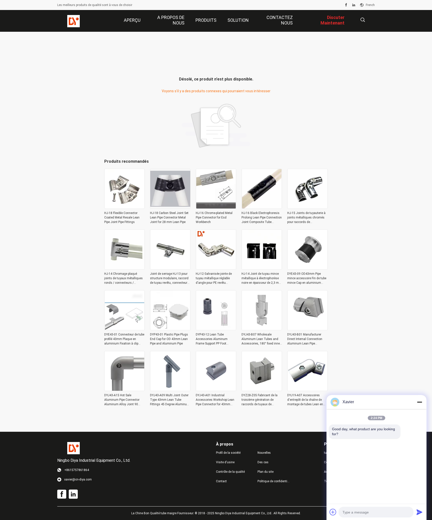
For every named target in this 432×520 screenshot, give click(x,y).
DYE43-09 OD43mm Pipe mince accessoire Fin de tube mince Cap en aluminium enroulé (306, 278)
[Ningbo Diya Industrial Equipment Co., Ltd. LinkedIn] (354, 5)
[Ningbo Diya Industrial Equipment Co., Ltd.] (73, 21)
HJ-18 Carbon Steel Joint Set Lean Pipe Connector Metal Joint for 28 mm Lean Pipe (169, 217)
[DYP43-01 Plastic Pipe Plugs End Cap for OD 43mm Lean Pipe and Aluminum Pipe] (170, 329)
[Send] (420, 512)
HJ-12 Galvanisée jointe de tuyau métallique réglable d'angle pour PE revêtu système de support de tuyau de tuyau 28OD (215, 278)
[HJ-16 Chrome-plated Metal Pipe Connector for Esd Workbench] (216, 207)
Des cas (263, 462)
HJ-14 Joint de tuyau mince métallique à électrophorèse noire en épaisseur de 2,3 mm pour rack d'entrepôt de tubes (262, 278)
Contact (221, 481)
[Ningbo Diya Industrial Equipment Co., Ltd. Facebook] (346, 5)
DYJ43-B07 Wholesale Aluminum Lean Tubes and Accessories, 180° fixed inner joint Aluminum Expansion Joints (261, 339)
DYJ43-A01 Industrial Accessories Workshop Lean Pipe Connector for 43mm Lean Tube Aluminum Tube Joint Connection (215, 400)
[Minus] (419, 402)
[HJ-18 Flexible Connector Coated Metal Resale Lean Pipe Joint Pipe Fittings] (124, 207)
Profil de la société (228, 452)
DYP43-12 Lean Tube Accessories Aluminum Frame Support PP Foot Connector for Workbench (213, 339)
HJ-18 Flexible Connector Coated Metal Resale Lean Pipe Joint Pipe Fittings (122, 217)
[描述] (362, 19)
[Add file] (333, 512)
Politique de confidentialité (274, 481)
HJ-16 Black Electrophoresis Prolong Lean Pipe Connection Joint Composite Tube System (262, 217)
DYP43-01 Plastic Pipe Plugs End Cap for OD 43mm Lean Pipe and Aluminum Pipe (169, 339)
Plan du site (266, 472)
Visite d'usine (225, 462)
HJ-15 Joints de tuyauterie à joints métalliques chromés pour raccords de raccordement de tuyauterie (306, 217)
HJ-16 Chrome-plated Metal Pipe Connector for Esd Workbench (214, 217)
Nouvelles (264, 452)
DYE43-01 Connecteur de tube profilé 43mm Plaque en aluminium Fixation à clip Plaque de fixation (124, 339)
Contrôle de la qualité (230, 472)
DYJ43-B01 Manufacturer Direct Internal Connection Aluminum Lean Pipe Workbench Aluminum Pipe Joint (305, 339)
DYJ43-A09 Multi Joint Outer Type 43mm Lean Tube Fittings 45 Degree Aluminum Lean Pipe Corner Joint (170, 400)
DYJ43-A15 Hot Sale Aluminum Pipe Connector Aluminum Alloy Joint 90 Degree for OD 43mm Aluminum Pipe (122, 400)
